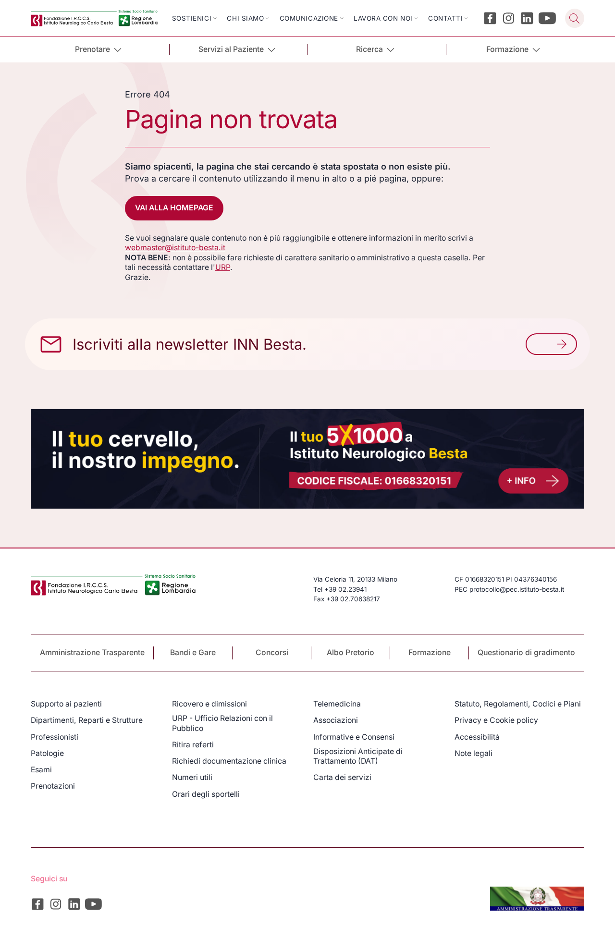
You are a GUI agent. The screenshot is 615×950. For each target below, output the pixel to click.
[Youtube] (547, 18)
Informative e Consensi (353, 737)
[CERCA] (574, 18)
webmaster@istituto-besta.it (175, 247)
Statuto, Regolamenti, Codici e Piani (518, 703)
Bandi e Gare (193, 652)
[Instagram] (509, 18)
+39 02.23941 (345, 589)
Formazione (429, 652)
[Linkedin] (527, 18)
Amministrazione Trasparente (92, 652)
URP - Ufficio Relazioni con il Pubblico (222, 723)
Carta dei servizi (342, 777)
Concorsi (272, 652)
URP (222, 267)
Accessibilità (477, 737)
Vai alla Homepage (174, 207)
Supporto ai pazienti (66, 703)
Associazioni (335, 720)
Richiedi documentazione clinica (229, 761)
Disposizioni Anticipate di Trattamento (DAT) (358, 756)
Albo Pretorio (350, 652)
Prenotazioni (53, 786)
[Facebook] (490, 18)
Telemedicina (337, 703)
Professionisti (54, 737)
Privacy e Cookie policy (496, 720)
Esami (41, 769)
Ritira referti (193, 744)
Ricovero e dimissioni (209, 703)
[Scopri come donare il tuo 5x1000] (307, 459)
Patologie (47, 753)
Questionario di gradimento (526, 652)
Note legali (473, 753)
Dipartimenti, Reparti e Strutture (87, 720)
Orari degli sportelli (206, 794)
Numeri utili (192, 777)
